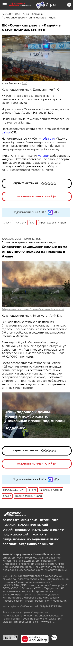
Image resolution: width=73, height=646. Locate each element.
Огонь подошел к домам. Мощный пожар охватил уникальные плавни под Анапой (34, 416)
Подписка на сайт (16, 534)
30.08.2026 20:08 (12, 238)
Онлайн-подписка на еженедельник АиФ (33, 529)
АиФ (24, 83)
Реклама (9, 524)
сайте (6, 132)
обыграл (48, 138)
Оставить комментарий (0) (37, 196)
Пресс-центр (49, 520)
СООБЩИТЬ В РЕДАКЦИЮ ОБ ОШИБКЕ (28, 544)
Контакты (40, 534)
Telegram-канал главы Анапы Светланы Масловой (33, 309)
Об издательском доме (20, 520)
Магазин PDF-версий (33, 524)
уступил (44, 155)
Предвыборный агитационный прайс (31, 539)
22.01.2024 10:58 (11, 14)
